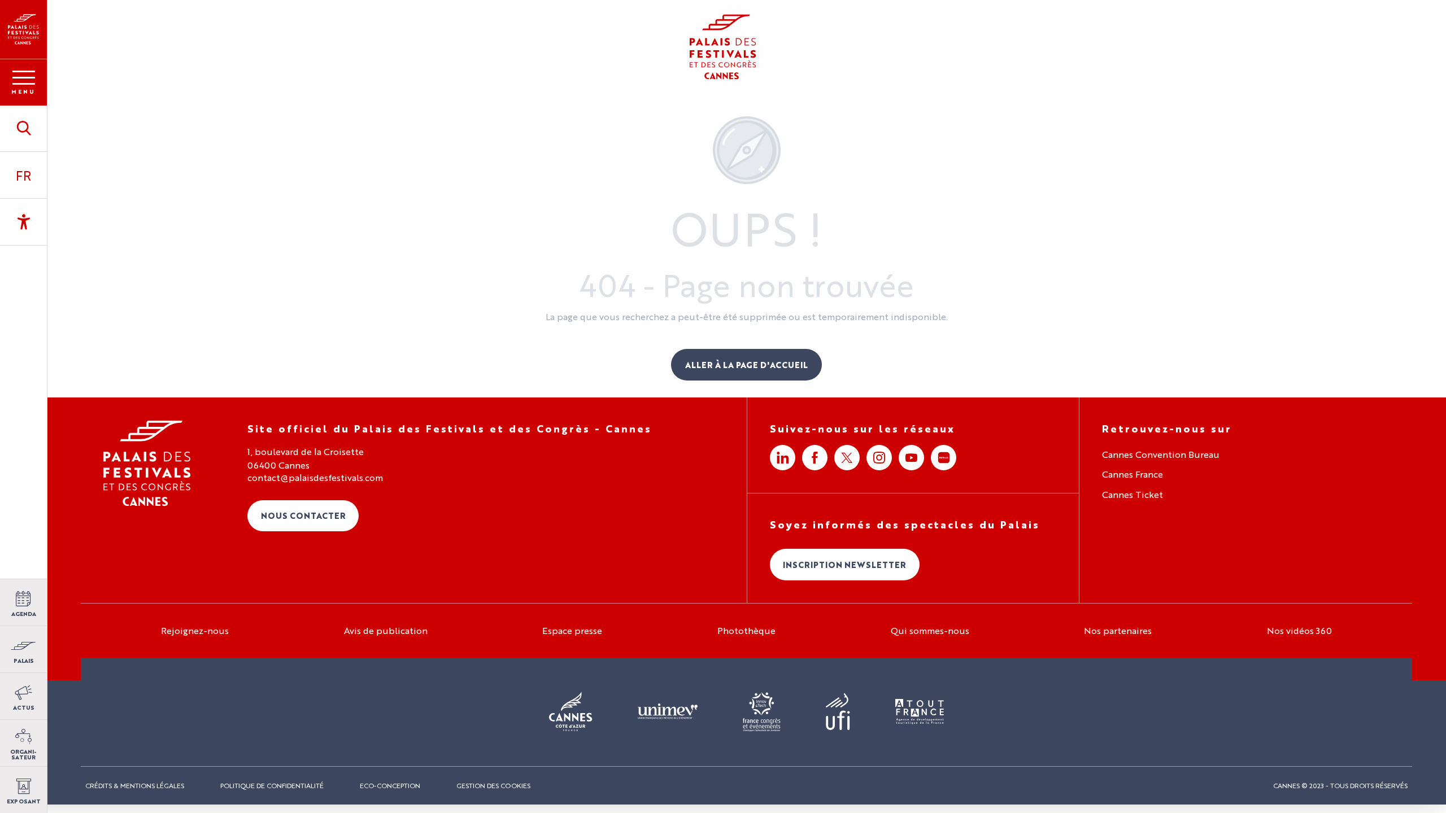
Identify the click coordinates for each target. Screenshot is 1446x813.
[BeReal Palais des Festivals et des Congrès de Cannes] (943, 457)
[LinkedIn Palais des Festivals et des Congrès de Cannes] (782, 457)
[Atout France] (919, 712)
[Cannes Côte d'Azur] (571, 712)
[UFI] (838, 712)
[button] (23, 128)
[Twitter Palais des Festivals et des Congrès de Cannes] (847, 457)
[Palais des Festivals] (23, 29)
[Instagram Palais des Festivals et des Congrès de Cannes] (879, 457)
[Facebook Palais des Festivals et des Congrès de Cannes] (814, 457)
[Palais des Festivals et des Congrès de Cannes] (147, 463)
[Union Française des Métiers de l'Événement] (668, 711)
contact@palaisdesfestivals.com (315, 477)
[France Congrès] (762, 712)
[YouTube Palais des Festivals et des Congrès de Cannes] (911, 457)
